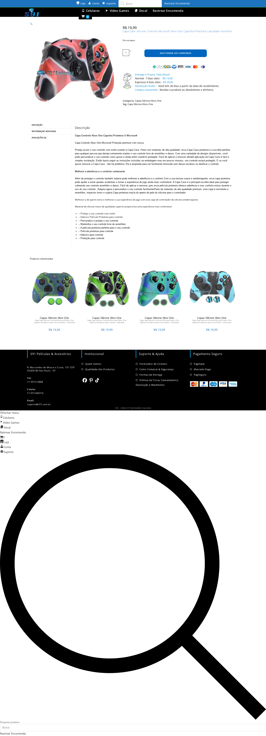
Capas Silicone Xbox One (148, 100)
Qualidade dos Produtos (100, 369)
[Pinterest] (91, 380)
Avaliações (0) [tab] (39, 137)
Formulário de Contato (153, 363)
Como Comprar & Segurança (157, 369)
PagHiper (199, 363)
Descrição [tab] (37, 125)
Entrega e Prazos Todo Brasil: (152, 74)
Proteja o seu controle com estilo (98, 213)
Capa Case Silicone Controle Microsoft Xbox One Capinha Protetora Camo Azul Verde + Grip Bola (159, 321)
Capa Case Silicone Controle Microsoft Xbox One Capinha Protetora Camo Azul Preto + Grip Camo (212, 321)
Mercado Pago (202, 369)
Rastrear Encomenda (177, 3)
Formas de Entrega (151, 374)
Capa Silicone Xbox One (140, 104)
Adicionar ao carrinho (175, 53)
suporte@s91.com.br (39, 404)
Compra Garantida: (146, 89)
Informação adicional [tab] (44, 131)
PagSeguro (200, 374)
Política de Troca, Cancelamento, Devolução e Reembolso (157, 382)
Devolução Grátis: (146, 86)
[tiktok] (97, 380)
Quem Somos (93, 363)
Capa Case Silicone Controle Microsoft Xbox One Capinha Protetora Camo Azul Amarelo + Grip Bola (54, 321)
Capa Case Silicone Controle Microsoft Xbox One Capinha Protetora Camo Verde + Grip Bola (106, 321)
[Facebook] (85, 380)
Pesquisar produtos (10, 722)
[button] (31, 23)
